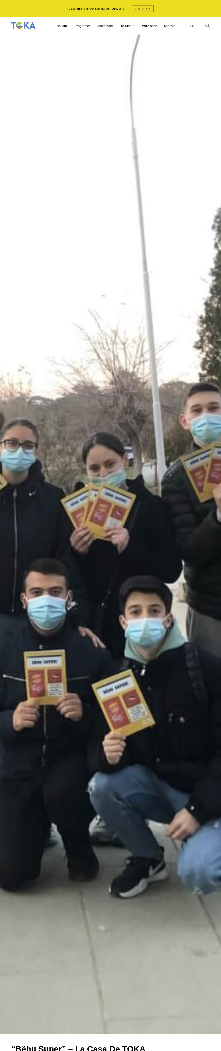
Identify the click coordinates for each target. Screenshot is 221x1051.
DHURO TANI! (143, 9)
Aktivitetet (105, 26)
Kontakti (170, 26)
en (192, 26)
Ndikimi (62, 26)
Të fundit (127, 26)
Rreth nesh (149, 26)
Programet (82, 26)
